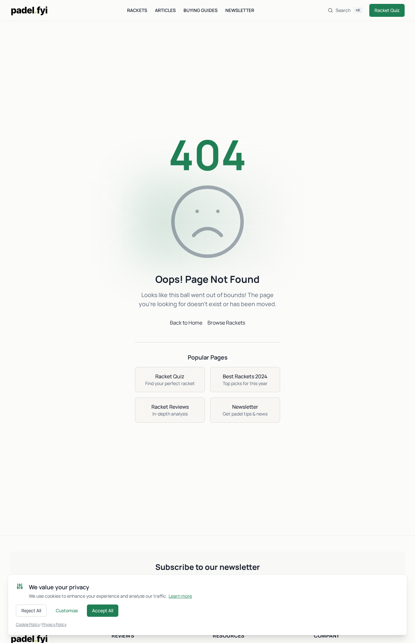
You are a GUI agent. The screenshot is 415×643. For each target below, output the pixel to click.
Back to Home (186, 322)
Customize (67, 610)
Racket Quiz (386, 10)
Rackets (137, 10)
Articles (165, 10)
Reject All (31, 610)
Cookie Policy (28, 624)
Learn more (180, 596)
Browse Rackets (226, 322)
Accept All (102, 610)
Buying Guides (201, 10)
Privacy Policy (54, 624)
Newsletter (239, 10)
